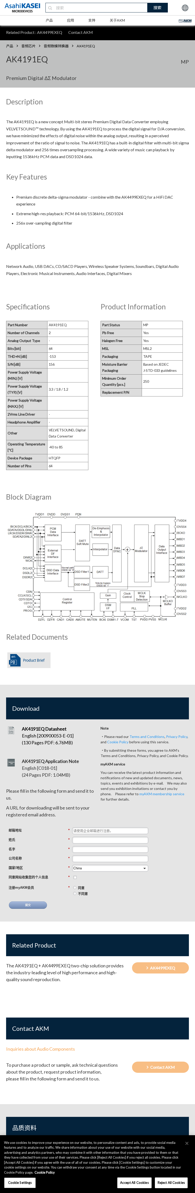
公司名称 (39, 858)
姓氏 (39, 840)
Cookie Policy (117, 742)
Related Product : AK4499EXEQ (34, 32)
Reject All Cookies (171, 1183)
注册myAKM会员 (39, 887)
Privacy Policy (176, 736)
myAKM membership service (161, 794)
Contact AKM (80, 32)
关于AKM (117, 20)
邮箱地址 (39, 830)
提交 (28, 905)
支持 (91, 20)
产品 (49, 20)
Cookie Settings (20, 1183)
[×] (186, 1143)
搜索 (157, 7)
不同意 (83, 894)
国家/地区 (39, 868)
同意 (81, 888)
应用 (70, 20)
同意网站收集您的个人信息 (39, 877)
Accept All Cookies (134, 1183)
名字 (39, 849)
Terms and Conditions (147, 736)
